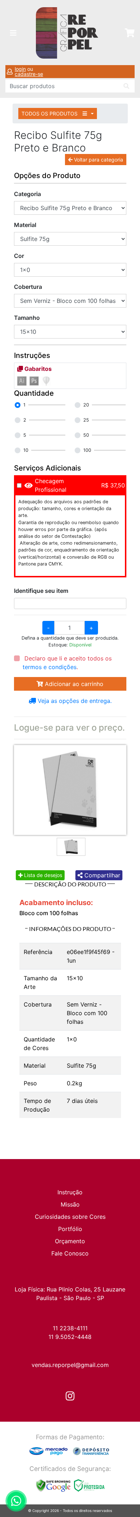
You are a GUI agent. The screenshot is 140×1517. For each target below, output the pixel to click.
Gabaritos (37, 368)
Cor (19, 255)
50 (86, 435)
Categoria (27, 193)
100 (87, 450)
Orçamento (70, 1241)
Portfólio (70, 1228)
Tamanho (27, 317)
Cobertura (28, 286)
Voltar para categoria (98, 159)
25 (86, 420)
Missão (70, 1204)
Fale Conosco (70, 1253)
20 (86, 405)
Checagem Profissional (50, 485)
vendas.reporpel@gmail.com (70, 1364)
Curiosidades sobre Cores (70, 1216)
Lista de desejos (42, 875)
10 (25, 450)
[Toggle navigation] (13, 33)
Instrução (70, 1192)
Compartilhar (101, 875)
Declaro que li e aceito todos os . (67, 663)
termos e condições (49, 667)
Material (25, 224)
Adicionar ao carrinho (73, 683)
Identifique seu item (41, 590)
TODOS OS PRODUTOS (50, 113)
